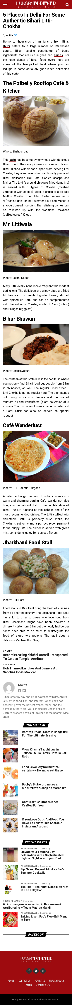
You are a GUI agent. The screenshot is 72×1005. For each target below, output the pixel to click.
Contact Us (24, 980)
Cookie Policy (43, 985)
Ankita (9, 35)
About (11, 980)
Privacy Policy (56, 980)
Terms (29, 985)
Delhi (6, 46)
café (12, 160)
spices (58, 55)
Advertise (40, 980)
